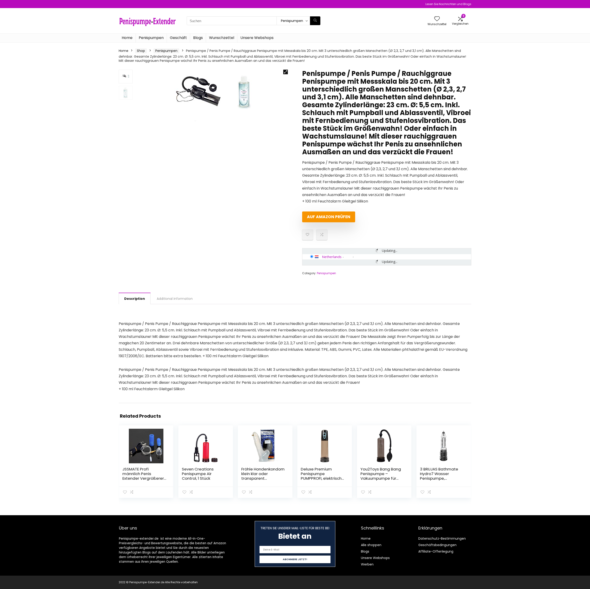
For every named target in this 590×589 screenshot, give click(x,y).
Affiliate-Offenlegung (435, 551)
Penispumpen (151, 37)
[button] (285, 72)
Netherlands (332, 256)
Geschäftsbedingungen (437, 545)
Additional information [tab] (175, 298)
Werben (367, 564)
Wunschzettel (221, 37)
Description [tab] (134, 298)
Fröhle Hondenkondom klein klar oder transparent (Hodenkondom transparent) (263, 478)
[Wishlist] (437, 19)
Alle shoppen (371, 545)
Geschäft (178, 37)
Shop (141, 50)
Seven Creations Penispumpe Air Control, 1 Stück (198, 473)
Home (127, 37)
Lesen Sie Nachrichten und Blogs (448, 4)
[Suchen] (315, 20)
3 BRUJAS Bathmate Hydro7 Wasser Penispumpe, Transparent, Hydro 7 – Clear (441, 478)
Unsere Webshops (257, 37)
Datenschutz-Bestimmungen (442, 538)
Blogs (198, 37)
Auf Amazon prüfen (328, 217)
